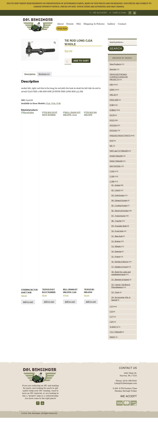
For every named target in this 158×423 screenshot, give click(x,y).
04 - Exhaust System (119, 200)
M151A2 (113, 130)
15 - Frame (115, 256)
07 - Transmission (118, 216)
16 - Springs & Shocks (119, 261)
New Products (115, 64)
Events (70, 24)
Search (116, 48)
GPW (112, 89)
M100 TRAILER (116, 156)
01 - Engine (115, 185)
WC (111, 146)
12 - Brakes (116, 241)
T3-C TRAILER (116, 332)
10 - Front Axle (117, 231)
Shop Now (62, 28)
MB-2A (113, 95)
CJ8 (111, 322)
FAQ (78, 24)
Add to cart (81, 60)
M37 (112, 140)
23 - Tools (115, 292)
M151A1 (113, 125)
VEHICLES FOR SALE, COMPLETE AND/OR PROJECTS (119, 76)
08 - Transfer (116, 221)
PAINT (112, 337)
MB (111, 84)
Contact (122, 24)
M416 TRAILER (116, 161)
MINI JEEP (114, 100)
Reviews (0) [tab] (44, 74)
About (60, 24)
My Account (99, 13)
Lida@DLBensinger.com (125, 383)
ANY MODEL (115, 166)
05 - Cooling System (119, 205)
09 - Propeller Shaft (119, 226)
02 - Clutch (115, 190)
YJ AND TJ (114, 327)
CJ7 (111, 316)
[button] (55, 43)
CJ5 (111, 306)
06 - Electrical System (120, 210)
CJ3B (58, 103)
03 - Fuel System (117, 195)
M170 (112, 115)
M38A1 (113, 110)
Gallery (111, 24)
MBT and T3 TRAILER (119, 151)
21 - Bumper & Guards (120, 279)
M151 (112, 120)
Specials (113, 69)
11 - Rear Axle (116, 236)
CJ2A (48, 103)
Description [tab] (29, 74)
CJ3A (53, 103)
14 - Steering (116, 251)
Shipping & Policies (94, 24)
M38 (112, 105)
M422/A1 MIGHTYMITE (120, 135)
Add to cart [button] (28, 302)
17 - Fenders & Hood (119, 267)
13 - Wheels (116, 246)
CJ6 (111, 311)
